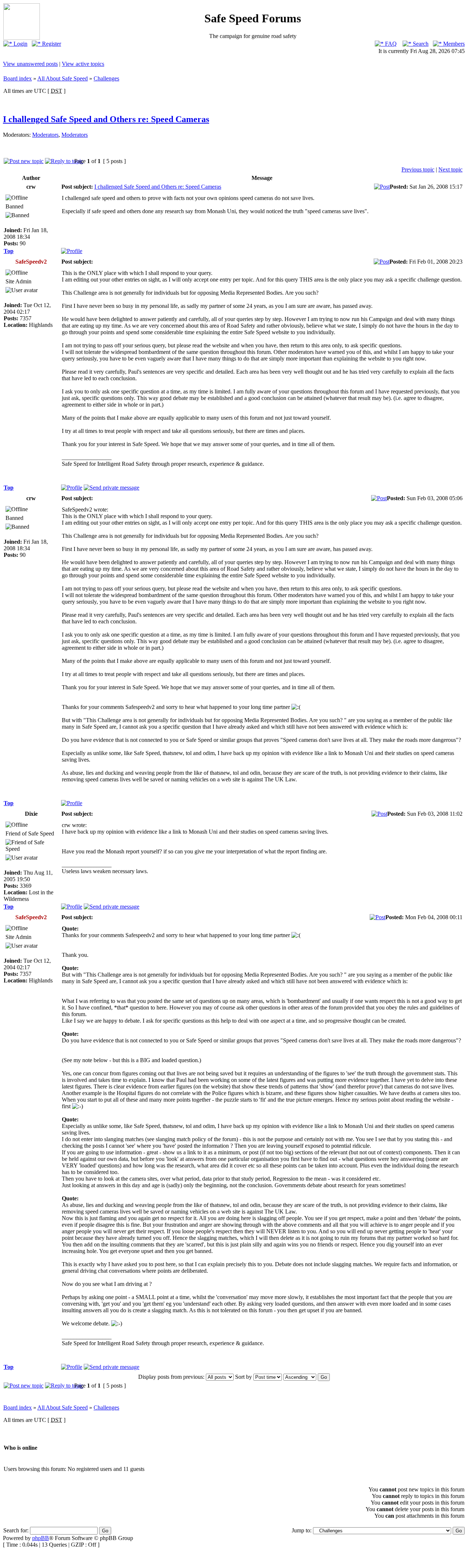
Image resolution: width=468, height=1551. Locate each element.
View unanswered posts (30, 64)
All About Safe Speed (62, 78)
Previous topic (417, 169)
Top (9, 251)
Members (453, 44)
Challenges (106, 78)
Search (420, 44)
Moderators (45, 135)
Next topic (450, 169)
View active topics (83, 64)
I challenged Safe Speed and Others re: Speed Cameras (106, 119)
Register (51, 44)
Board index (17, 78)
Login (19, 44)
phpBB (40, 1538)
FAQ (390, 44)
